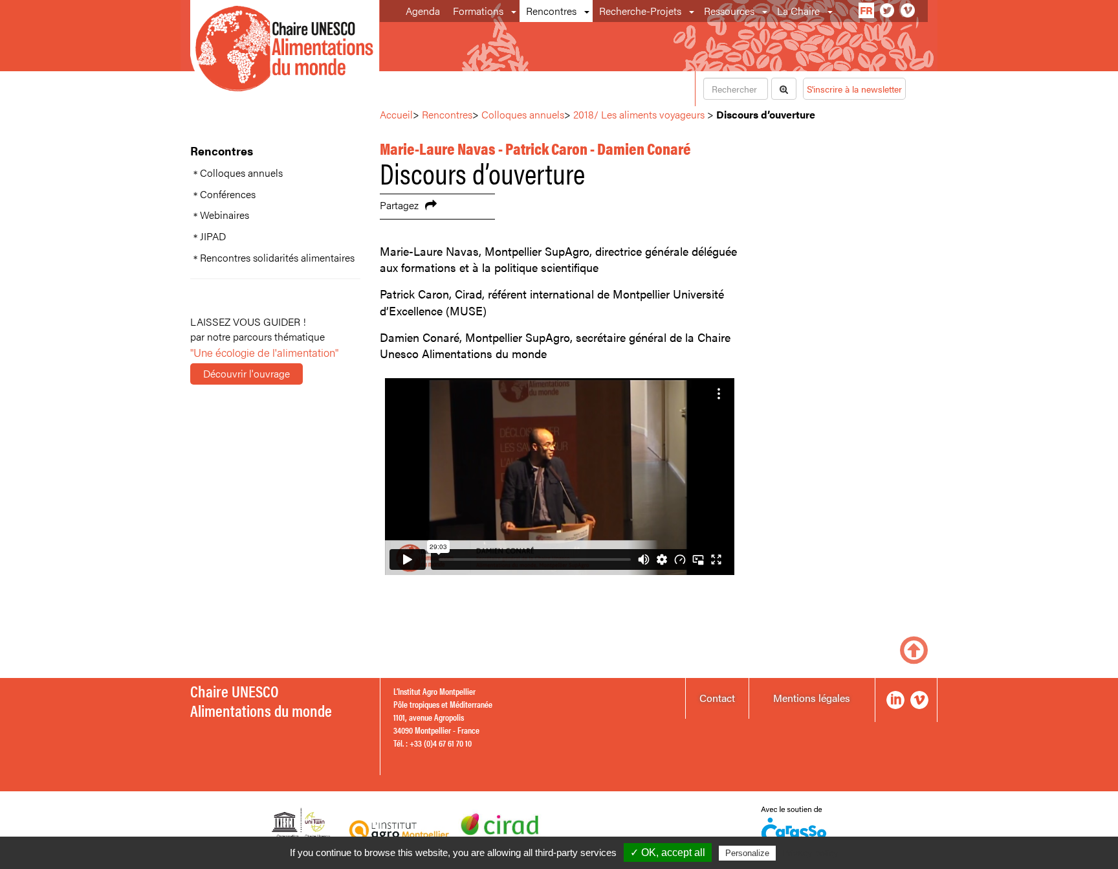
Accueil (396, 114)
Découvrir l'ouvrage (246, 373)
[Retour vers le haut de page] (914, 649)
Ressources (729, 10)
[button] (515, 11)
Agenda (423, 10)
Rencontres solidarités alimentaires (277, 258)
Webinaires (224, 215)
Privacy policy (810, 853)
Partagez (399, 205)
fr (866, 10)
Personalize (747, 853)
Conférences (228, 194)
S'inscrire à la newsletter (854, 88)
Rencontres (551, 10)
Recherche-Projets (640, 10)
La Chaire (798, 10)
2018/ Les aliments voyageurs (639, 114)
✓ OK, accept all (667, 852)
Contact (717, 697)
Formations (478, 10)
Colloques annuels (241, 173)
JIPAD (213, 236)
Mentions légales (811, 697)
